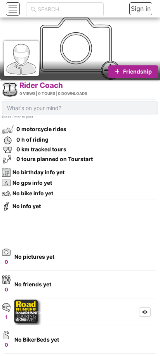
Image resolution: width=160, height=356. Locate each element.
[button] (12, 9)
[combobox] (68, 9)
